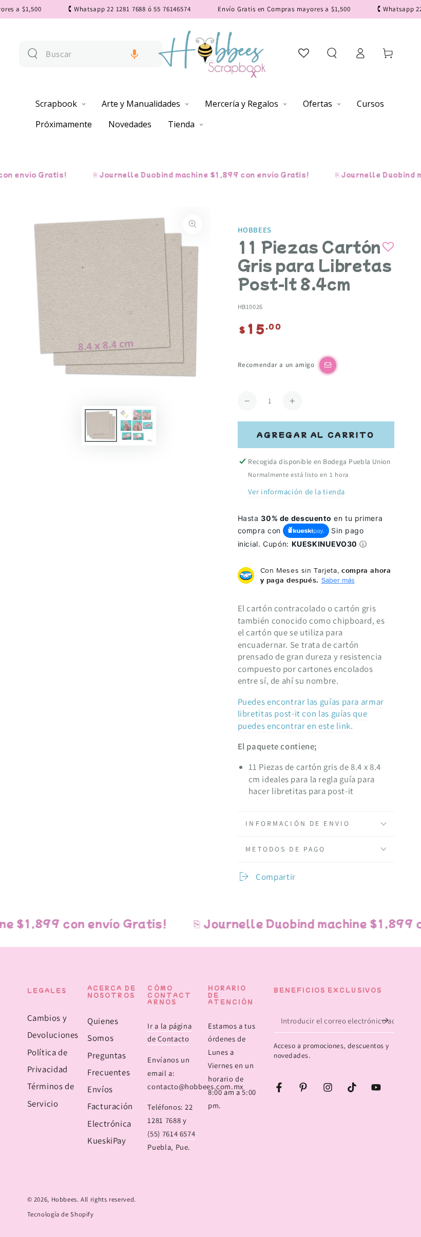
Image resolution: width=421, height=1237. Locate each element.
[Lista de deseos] (304, 53)
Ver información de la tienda (296, 491)
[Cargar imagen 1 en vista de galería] (101, 425)
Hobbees (255, 230)
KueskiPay (106, 1140)
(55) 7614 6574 (171, 1133)
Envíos (100, 1089)
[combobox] (100, 54)
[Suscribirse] (387, 1020)
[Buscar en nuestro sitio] (32, 53)
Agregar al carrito (316, 434)
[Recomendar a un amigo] (328, 365)
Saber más (338, 580)
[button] (134, 54)
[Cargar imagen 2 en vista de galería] (136, 425)
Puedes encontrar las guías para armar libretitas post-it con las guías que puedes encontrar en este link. (311, 713)
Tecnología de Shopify (60, 1214)
